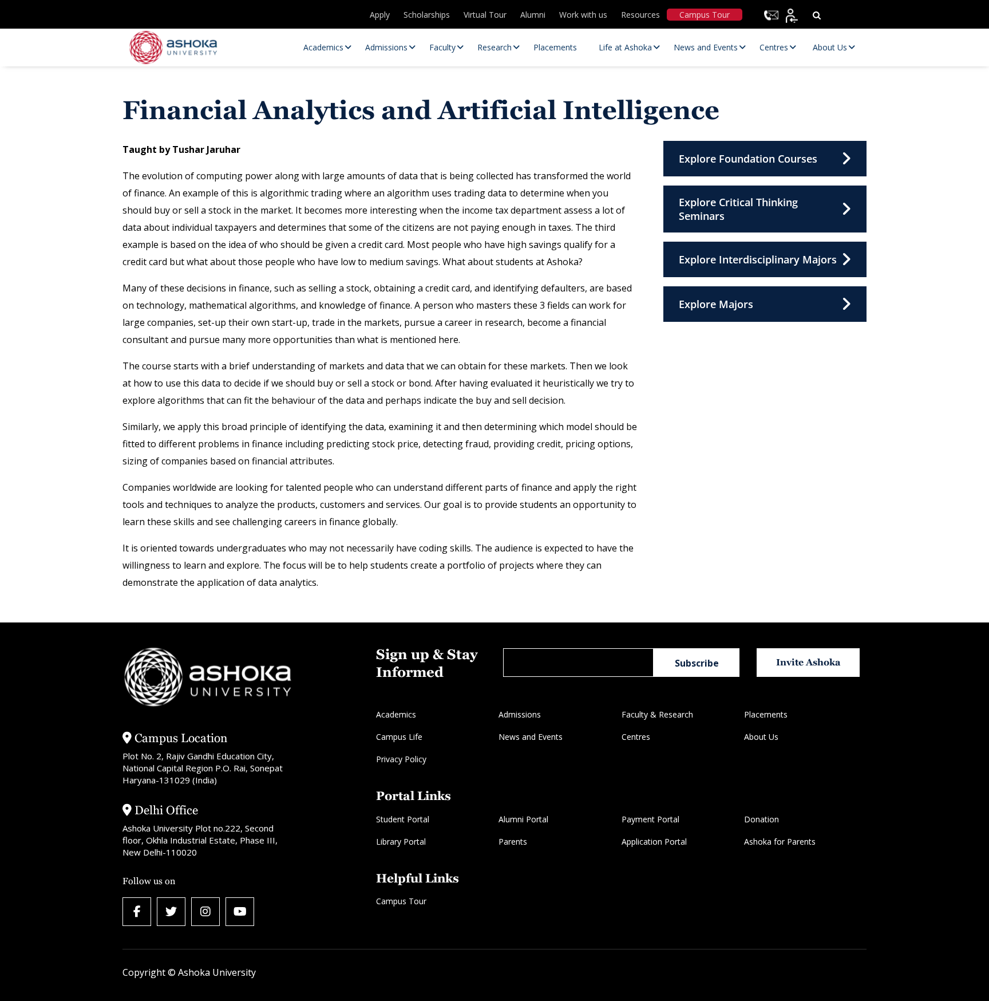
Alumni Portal (523, 819)
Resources (640, 14)
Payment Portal (650, 819)
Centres (636, 736)
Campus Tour (704, 14)
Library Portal (401, 841)
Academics (396, 714)
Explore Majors (716, 304)
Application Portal (654, 841)
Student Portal (402, 819)
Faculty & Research (657, 714)
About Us (761, 736)
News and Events (531, 736)
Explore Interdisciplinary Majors (758, 259)
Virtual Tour (485, 14)
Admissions (520, 714)
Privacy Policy (401, 759)
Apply (380, 14)
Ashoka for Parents (780, 841)
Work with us (583, 14)
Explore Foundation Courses (748, 158)
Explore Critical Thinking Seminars (738, 209)
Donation (761, 819)
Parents (513, 841)
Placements (766, 714)
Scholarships (426, 14)
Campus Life (399, 736)
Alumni (532, 14)
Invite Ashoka (808, 662)
